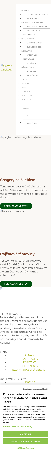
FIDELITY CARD (27, 99)
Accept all (25, 434)
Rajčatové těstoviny (17, 254)
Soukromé (31, 71)
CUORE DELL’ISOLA (34, 47)
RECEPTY (25, 83)
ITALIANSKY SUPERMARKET (37, 27)
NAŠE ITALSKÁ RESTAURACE (30, 57)
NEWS (23, 87)
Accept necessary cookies (25, 441)
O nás (24, 79)
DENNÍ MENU (32, 63)
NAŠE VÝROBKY (27, 39)
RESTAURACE (26, 51)
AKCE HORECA (33, 18)
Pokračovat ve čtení (16, 206)
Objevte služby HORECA (37, 14)
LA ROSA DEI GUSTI (34, 43)
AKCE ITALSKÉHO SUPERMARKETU (32, 33)
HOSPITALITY (26, 95)
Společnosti (32, 75)
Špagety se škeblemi (18, 180)
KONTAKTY (25, 91)
